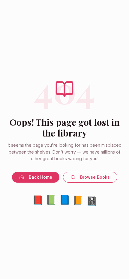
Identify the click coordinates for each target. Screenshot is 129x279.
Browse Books (95, 177)
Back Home (40, 177)
